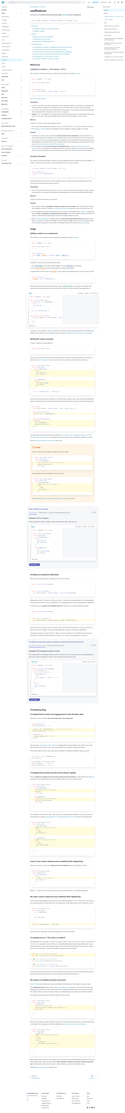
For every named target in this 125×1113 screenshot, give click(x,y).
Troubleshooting (36, 44)
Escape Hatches (45, 1107)
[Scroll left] (92, 512)
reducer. (78, 73)
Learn (89, 2)
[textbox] (44, 309)
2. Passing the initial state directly (55, 645)
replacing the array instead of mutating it (74, 1024)
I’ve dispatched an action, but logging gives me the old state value (53, 47)
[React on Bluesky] (92, 1107)
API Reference (34, 6)
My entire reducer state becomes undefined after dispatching (52, 54)
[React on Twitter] (90, 1107)
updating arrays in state (60, 498)
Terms (88, 1103)
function (39, 31)
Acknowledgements (76, 1103)
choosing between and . (79, 333)
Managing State (45, 1105)
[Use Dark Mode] (115, 2)
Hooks (42, 6)
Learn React (45, 1093)
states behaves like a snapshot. (48, 745)
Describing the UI (45, 1100)
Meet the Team (75, 1098)
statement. (42, 360)
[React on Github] (94, 1108)
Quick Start (44, 1096)
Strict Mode (34, 984)
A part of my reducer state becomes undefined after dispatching (52, 52)
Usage (34, 34)
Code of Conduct (75, 1096)
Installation (44, 1098)
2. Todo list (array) (42, 512)
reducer (65, 15)
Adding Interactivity (46, 1103)
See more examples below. (38, 98)
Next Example (33, 564)
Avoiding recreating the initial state (44, 41)
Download (81, 293)
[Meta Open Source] (32, 1093)
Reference (95, 2)
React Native (90, 1098)
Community (103, 2)
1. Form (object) (33, 512)
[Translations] (118, 2)
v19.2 (6, 2)
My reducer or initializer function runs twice (46, 58)
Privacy (88, 1100)
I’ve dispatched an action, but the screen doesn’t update (50, 49)
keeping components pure (41, 1067)
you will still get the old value (61, 208)
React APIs (59, 1096)
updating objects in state (43, 498)
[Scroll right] (94, 512)
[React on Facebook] (87, 1107)
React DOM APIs (60, 1098)
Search (47, 2)
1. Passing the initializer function (37, 645)
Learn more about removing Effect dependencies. (50, 144)
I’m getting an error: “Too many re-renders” (46, 56)
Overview (106, 10)
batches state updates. (42, 219)
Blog (110, 2)
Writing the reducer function (42, 39)
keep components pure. (62, 987)
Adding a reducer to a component (43, 37)
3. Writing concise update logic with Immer (59, 512)
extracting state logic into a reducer (43, 440)
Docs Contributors (76, 1100)
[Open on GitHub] (122, 2)
